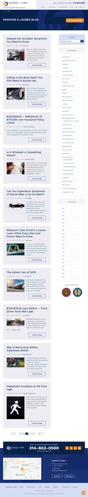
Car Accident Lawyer (63, 7)
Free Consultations (69, 3)
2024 (63, 215)
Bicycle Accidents (66, 57)
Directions (57, 476)
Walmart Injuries (66, 185)
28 (20, 433)
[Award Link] (66, 292)
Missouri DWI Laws (66, 124)
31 (30, 433)
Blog (76, 7)
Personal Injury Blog (29, 159)
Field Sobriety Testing (67, 100)
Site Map (47, 487)
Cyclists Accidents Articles (68, 86)
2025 (63, 212)
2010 (63, 266)
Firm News (64, 104)
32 (33, 433)
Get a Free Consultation (75, 20)
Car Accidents (25, 45)
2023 (63, 219)
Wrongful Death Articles (68, 192)
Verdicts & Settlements (29, 126)
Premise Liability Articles (68, 139)
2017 (63, 241)
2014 (63, 251)
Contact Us (81, 7)
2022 (63, 222)
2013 (63, 255)
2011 (63, 262)
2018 (63, 237)
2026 (63, 208)
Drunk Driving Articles (68, 163)
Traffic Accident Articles (67, 157)
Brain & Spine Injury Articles (68, 60)
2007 (63, 277)
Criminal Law (65, 82)
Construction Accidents (67, 75)
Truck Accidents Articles (67, 174)
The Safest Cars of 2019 (21, 272)
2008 (63, 273)
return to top (83, 492)
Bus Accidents (65, 64)
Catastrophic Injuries (67, 71)
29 (23, 433)
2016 (63, 244)
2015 (63, 248)
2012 (63, 259)
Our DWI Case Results (67, 128)
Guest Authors (65, 111)
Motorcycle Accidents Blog (69, 166)
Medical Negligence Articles (68, 118)
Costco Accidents (66, 78)
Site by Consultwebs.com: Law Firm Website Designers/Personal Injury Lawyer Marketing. (45, 493)
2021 (63, 226)
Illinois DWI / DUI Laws (67, 115)
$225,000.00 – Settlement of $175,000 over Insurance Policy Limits (25, 119)
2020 (63, 230)
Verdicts (21, 487)
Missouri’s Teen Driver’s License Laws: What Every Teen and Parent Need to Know (26, 233)
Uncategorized (65, 177)
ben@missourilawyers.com (59, 470)
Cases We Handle (52, 7)
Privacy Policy (65, 487)
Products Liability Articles (68, 142)
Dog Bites (64, 89)
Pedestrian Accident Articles (29, 393)
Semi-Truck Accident (67, 150)
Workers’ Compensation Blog (69, 188)
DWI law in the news (67, 96)
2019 (63, 233)
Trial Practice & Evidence (68, 170)
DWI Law (64, 93)
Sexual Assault (65, 153)
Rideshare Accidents (67, 146)
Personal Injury (31, 487)
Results (71, 7)
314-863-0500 (44, 448)
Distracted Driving (67, 159)
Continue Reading (37, 65)
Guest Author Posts (66, 107)
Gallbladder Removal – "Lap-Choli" (71, 121)
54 (39, 433)
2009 (63, 270)
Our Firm (43, 7)
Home (4, 11)
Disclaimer (55, 487)
